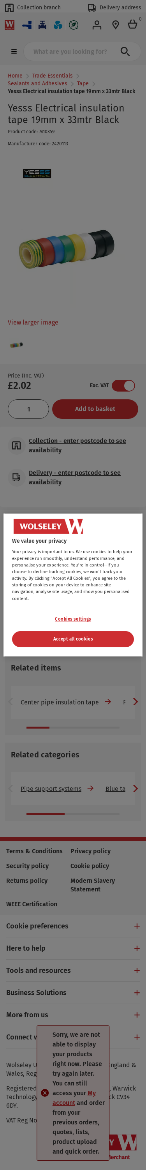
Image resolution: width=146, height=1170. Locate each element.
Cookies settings (73, 619)
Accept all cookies (73, 639)
